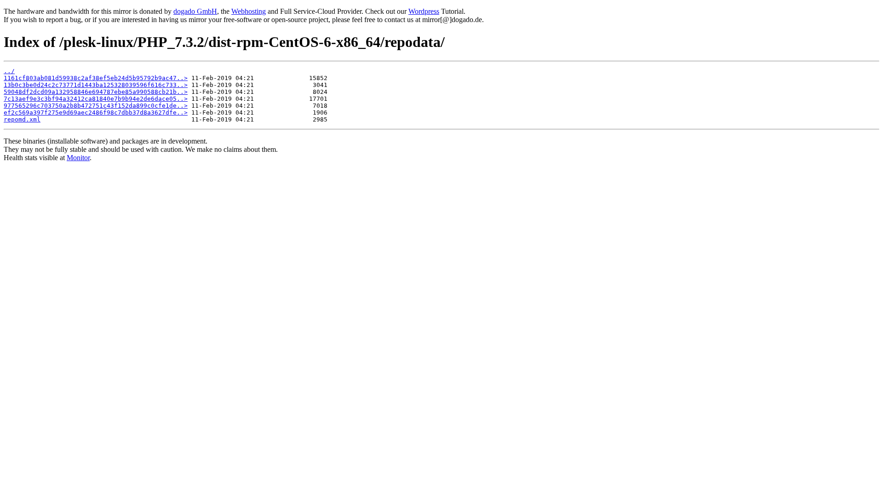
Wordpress (423, 11)
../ (9, 71)
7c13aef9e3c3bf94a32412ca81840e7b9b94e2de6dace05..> (96, 98)
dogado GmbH (195, 11)
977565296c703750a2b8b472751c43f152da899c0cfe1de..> (96, 105)
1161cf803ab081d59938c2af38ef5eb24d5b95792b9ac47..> (96, 78)
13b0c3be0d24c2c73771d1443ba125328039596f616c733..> (96, 84)
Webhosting (248, 11)
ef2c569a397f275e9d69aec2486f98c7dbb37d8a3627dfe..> (96, 112)
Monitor (78, 158)
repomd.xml (22, 119)
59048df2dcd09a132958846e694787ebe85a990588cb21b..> (96, 91)
